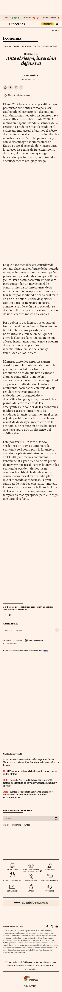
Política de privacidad (15, 965)
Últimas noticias (49, 46)
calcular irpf (12, 870)
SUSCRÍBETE (48, 24)
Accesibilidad (30, 965)
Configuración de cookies (46, 962)
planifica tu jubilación (12, 880)
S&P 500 (27, 18)
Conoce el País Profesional (31, 903)
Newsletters (49, 965)
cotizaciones (12, 891)
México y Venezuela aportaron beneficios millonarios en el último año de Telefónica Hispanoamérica (28, 794)
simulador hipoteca (31, 870)
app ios (31, 891)
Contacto (8, 962)
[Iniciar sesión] (57, 24)
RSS (43, 965)
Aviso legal (17, 962)
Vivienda (7, 46)
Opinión (6, 630)
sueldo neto (50, 870)
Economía (12, 39)
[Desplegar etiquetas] (57, 630)
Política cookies (29, 962)
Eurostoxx (16, 825)
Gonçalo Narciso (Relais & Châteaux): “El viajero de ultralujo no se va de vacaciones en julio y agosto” (30, 783)
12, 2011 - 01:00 (31, 80)
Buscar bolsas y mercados (17, 810)
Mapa (38, 965)
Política (36, 46)
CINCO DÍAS (31, 75)
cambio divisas (31, 880)
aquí (46, 650)
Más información (9, 644)
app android (49, 891)
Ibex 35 (8, 18)
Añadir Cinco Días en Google (19, 95)
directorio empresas (49, 880)
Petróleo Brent (49, 18)
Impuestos (26, 46)
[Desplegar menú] (5, 24)
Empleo (16, 46)
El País (55, 30)
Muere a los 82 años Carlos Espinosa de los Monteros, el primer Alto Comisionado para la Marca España (31, 762)
